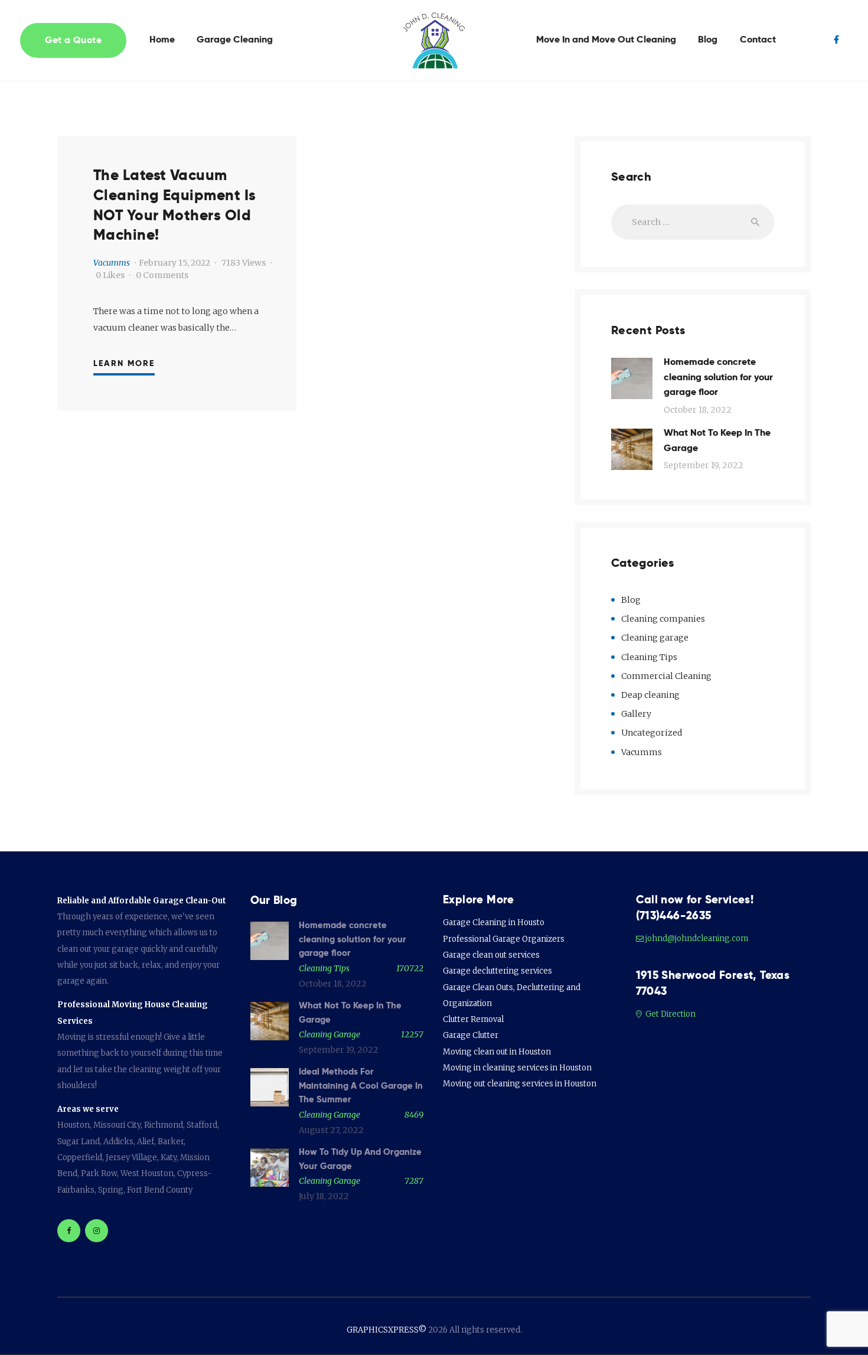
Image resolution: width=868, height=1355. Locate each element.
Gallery (636, 713)
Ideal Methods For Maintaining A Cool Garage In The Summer (361, 1085)
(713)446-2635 (674, 915)
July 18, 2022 (324, 1196)
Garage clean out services (491, 955)
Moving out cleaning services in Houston (519, 1084)
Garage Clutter (470, 1035)
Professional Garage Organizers (503, 939)
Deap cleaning (650, 695)
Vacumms (111, 262)
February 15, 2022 (174, 262)
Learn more (124, 363)
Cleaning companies (663, 618)
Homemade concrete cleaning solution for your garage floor (718, 376)
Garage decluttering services (497, 971)
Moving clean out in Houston (497, 1052)
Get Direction (670, 1014)
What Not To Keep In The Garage (717, 440)
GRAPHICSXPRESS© (386, 1330)
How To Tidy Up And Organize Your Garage (360, 1158)
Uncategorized (651, 732)
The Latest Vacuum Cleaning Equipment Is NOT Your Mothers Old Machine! (174, 205)
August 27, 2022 (331, 1130)
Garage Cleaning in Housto (493, 923)
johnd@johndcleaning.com (696, 938)
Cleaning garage (654, 637)
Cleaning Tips (649, 657)
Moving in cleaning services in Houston (517, 1068)
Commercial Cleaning (666, 676)
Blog (631, 600)
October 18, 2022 (698, 409)
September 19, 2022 (703, 465)
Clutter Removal (473, 1019)
